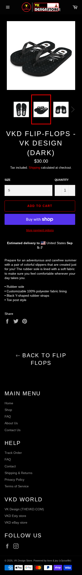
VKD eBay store (16, 522)
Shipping (34, 167)
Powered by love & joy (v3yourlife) (52, 560)
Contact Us (12, 430)
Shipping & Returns (18, 473)
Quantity (62, 179)
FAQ (8, 416)
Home (9, 403)
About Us (11, 423)
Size (7, 179)
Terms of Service (17, 486)
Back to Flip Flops (43, 359)
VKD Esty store (15, 516)
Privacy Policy (14, 479)
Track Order (13, 453)
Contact (10, 466)
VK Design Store (23, 560)
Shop (8, 410)
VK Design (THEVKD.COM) (24, 509)
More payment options (40, 230)
